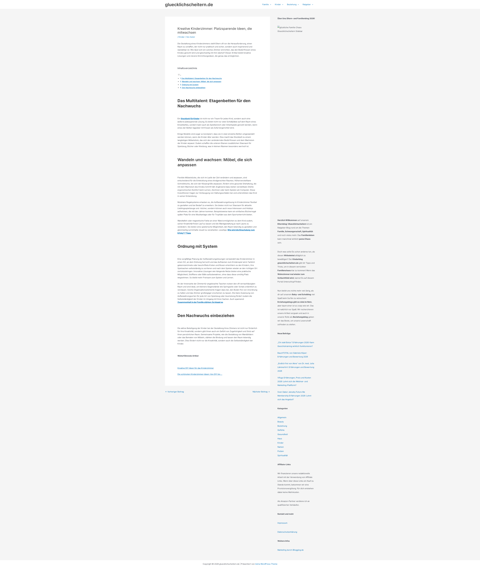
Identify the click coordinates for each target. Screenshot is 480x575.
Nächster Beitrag (261, 391)
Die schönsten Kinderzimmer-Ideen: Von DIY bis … (200, 374)
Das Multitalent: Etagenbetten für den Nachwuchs (202, 78)
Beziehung (282, 426)
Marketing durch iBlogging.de (291, 550)
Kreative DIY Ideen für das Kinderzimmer (196, 368)
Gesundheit (283, 434)
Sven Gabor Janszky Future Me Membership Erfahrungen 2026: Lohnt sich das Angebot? (294, 396)
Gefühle (281, 430)
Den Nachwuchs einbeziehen (193, 88)
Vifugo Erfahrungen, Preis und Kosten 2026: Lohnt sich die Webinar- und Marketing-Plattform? (294, 381)
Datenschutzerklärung (287, 532)
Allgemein (282, 417)
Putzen (281, 451)
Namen (281, 447)
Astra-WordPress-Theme (266, 564)
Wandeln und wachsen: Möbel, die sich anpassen (201, 81)
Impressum (282, 523)
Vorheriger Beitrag (174, 391)
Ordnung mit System (190, 85)
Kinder (182, 37)
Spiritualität (283, 455)
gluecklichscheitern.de (189, 4)
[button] (270, 4)
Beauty (281, 421)
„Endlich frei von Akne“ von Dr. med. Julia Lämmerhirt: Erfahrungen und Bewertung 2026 (296, 367)
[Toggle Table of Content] (179, 75)
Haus (280, 438)
